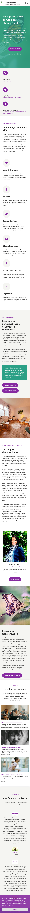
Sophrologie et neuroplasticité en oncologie (11, 774)
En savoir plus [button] (10, 905)
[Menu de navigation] (27, 3)
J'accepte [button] (15, 909)
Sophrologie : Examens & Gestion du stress (11, 722)
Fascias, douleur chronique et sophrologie (11, 747)
